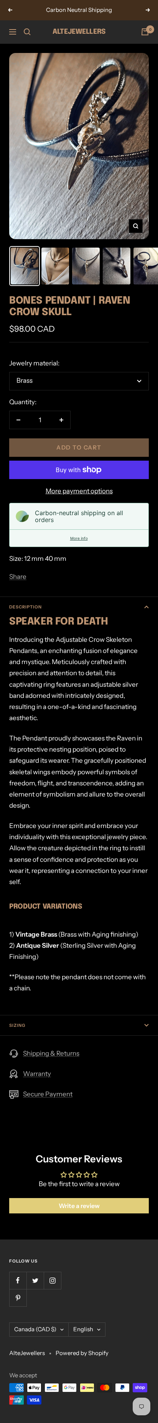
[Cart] (145, 31)
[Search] (27, 31)
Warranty (37, 1074)
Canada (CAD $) (35, 1329)
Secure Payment (47, 1094)
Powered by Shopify (82, 1353)
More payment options (79, 491)
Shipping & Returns (51, 1053)
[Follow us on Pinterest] (17, 1297)
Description (25, 607)
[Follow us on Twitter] (35, 1280)
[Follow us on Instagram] (52, 1280)
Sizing (17, 1025)
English (83, 1329)
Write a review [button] (79, 1206)
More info (79, 538)
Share (17, 576)
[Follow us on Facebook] (17, 1280)
